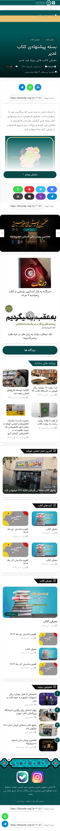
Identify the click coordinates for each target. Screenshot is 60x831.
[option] (30, 233)
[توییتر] (41, 189)
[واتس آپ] (18, 189)
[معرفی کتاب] (44, 518)
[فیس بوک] (52, 189)
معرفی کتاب (43, 15)
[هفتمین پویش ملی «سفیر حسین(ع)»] (48, 745)
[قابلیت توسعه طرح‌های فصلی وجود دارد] (16, 378)
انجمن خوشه (17, 787)
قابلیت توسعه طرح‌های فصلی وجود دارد (18, 391)
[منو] (53, 4)
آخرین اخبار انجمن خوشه (39, 451)
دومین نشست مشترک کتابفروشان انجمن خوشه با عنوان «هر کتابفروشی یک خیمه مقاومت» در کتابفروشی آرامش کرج (16, 427)
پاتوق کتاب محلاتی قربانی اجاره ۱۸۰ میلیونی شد (19, 726)
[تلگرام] (52, 196)
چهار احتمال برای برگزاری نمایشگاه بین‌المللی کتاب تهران (20, 711)
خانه (52, 15)
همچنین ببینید (45, 687)
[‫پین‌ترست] (29, 189)
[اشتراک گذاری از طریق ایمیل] (29, 196)
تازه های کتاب (45, 506)
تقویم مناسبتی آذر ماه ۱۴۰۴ (17, 561)
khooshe (51, 66)
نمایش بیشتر (30, 174)
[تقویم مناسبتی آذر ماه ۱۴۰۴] (15, 550)
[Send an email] (46, 66)
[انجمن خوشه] (43, 3)
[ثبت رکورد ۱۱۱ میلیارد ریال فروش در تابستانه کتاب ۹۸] (44, 377)
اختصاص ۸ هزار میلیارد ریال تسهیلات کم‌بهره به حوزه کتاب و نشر (21, 697)
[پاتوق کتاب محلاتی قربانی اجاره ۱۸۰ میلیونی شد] (48, 730)
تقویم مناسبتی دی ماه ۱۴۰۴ (18, 530)
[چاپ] (18, 196)
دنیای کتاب (49, 39)
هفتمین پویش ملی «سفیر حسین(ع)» (35, 490)
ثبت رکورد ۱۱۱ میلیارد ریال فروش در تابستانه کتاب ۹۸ (44, 389)
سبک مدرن (20, 801)
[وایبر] (41, 196)
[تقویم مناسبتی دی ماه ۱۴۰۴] (15, 518)
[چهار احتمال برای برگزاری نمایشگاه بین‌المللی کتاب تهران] (48, 715)
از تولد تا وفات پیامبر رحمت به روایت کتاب (47, 422)
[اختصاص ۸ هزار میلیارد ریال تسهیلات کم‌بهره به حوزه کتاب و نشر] (48, 699)
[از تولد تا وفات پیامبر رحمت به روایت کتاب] (44, 410)
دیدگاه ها (30, 350)
